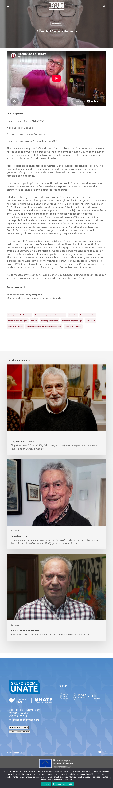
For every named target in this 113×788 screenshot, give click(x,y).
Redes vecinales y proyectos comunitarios (44, 326)
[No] (109, 778)
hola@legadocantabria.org (24, 719)
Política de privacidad (62, 784)
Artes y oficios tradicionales (19, 315)
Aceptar (45, 784)
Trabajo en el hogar (73, 326)
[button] (8, 5)
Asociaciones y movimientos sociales (50, 315)
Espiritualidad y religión (17, 320)
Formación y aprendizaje (72, 320)
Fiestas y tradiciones (49, 320)
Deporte (72, 315)
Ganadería (90, 320)
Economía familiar (87, 315)
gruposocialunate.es (15, 752)
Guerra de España (15, 326)
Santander (56, 23)
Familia (34, 320)
